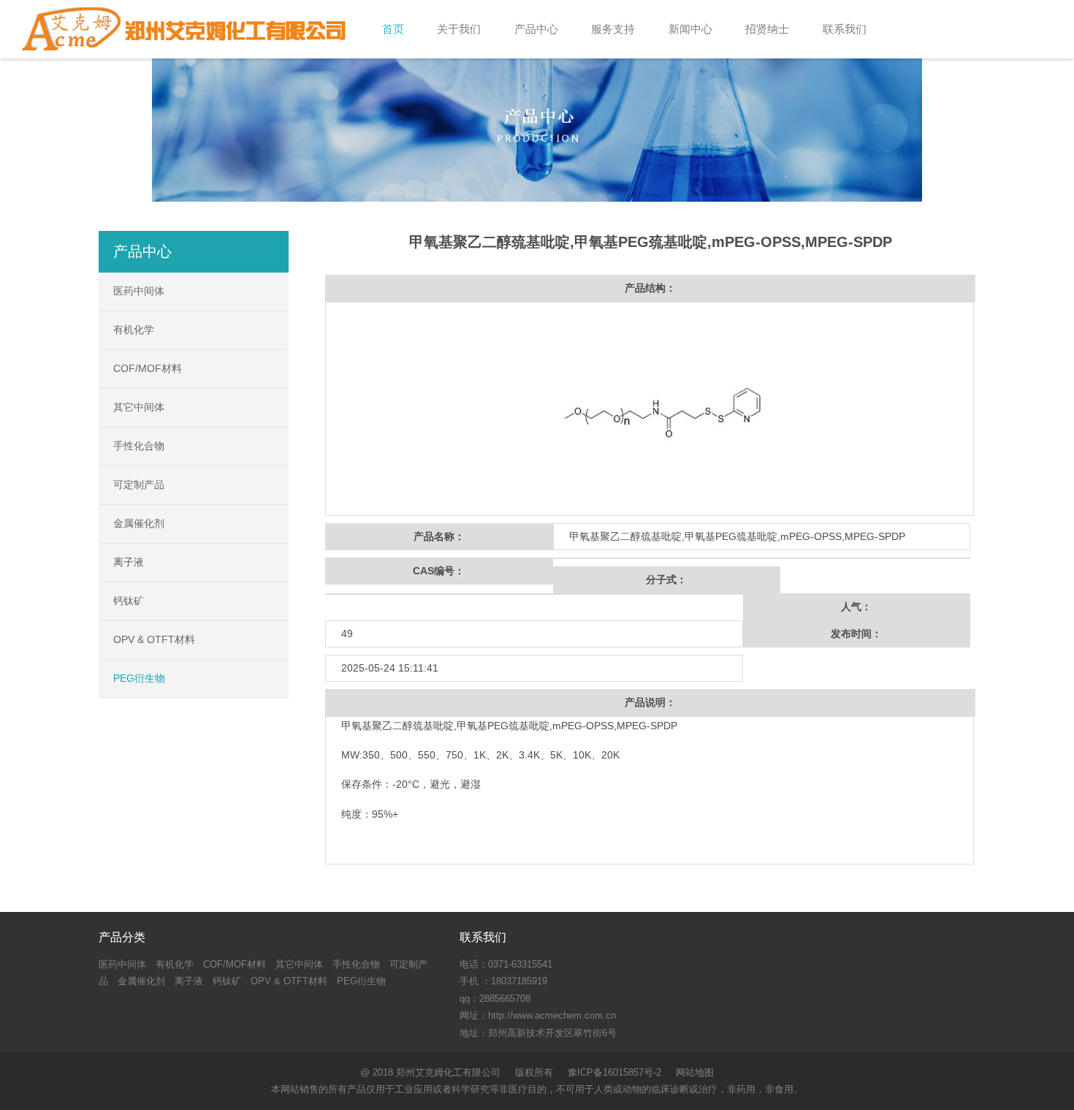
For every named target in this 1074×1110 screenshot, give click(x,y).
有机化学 (133, 329)
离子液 (128, 562)
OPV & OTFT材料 (154, 639)
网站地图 (695, 1072)
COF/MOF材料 (147, 368)
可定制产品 (138, 484)
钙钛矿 (128, 601)
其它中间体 (138, 407)
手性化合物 (138, 446)
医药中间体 (138, 291)
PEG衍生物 (139, 678)
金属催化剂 (138, 523)
